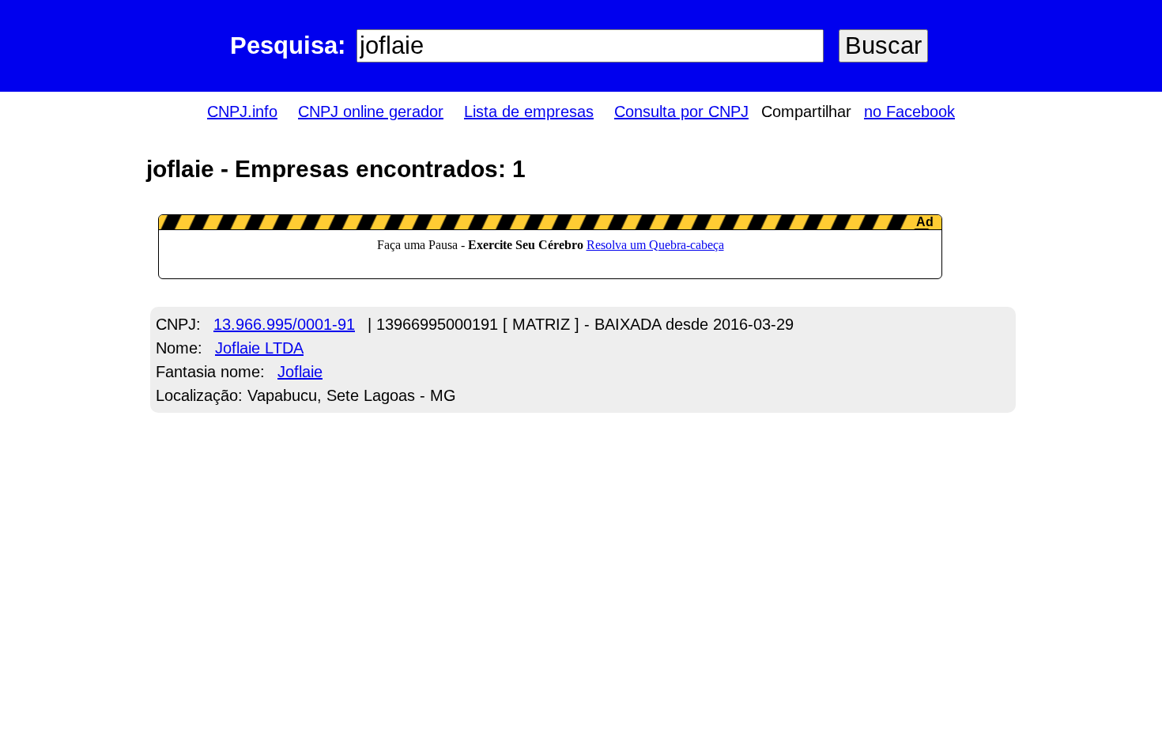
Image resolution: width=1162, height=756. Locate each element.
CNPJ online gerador (370, 111)
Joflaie (300, 371)
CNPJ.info (242, 111)
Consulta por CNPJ (681, 111)
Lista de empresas (529, 111)
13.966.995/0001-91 (284, 324)
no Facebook (909, 111)
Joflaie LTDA (259, 348)
